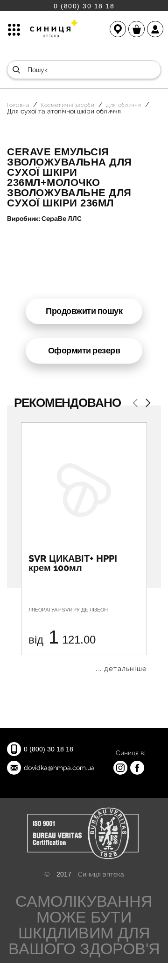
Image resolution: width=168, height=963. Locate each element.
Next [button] (146, 403)
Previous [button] (137, 403)
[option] (84, 547)
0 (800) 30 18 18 (84, 5)
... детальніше (121, 668)
